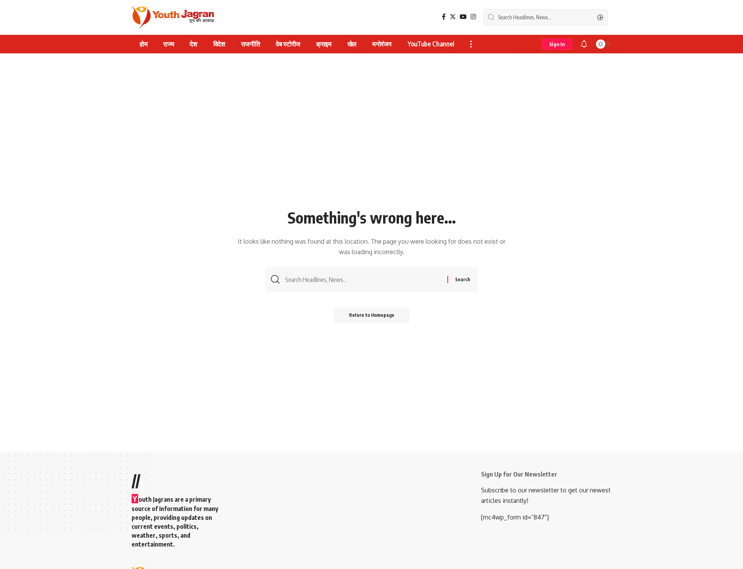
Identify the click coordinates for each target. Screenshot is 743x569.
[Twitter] (453, 17)
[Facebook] (444, 17)
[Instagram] (473, 17)
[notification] (584, 44)
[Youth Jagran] (173, 17)
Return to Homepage (371, 315)
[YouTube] (463, 17)
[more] (470, 44)
